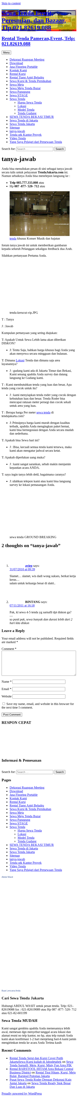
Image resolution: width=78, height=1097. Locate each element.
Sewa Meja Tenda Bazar (25, 88)
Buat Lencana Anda (11, 990)
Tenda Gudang (27, 113)
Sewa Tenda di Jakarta (24, 120)
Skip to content (11, 3)
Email (6, 689)
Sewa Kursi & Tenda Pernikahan (30, 81)
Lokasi (22, 106)
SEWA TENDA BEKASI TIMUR (32, 116)
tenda (13, 238)
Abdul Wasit (7, 877)
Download (16, 63)
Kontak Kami (18, 70)
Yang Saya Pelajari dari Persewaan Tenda (36, 142)
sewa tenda (43, 412)
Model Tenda (26, 109)
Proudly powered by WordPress (22, 1093)
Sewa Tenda (17, 99)
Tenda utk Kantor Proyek (26, 134)
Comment (9, 648)
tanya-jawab (17, 131)
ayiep (28, 565)
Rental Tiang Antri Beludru (27, 77)
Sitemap (15, 127)
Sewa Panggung (20, 91)
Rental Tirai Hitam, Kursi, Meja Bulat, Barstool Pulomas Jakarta (43, 1074)
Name (7, 681)
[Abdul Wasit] (22, 986)
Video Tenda (18, 138)
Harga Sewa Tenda (30, 102)
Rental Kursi (18, 74)
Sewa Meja (17, 84)
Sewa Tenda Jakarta (22, 124)
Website (7, 696)
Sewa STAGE (19, 95)
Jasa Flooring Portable (24, 66)
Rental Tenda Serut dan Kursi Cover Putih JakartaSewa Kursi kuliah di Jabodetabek (36, 1059)
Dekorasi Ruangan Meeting (27, 59)
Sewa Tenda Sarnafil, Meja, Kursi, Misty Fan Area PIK (41, 1063)
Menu (6, 52)
